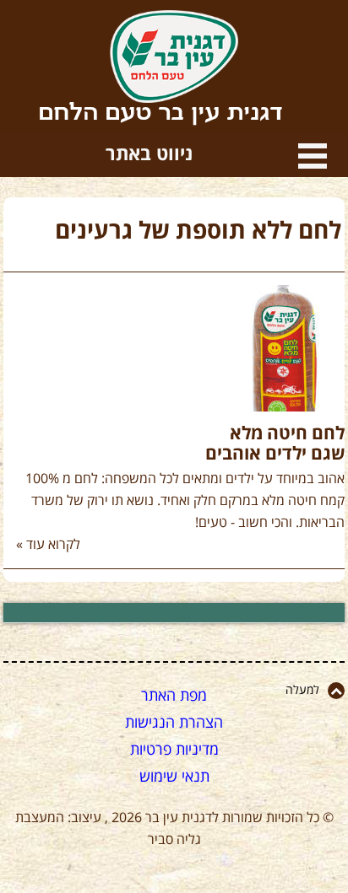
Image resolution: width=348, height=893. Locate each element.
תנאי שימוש (174, 776)
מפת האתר (174, 695)
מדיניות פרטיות (174, 749)
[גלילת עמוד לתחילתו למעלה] (336, 690)
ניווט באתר (312, 156)
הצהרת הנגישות (174, 722)
